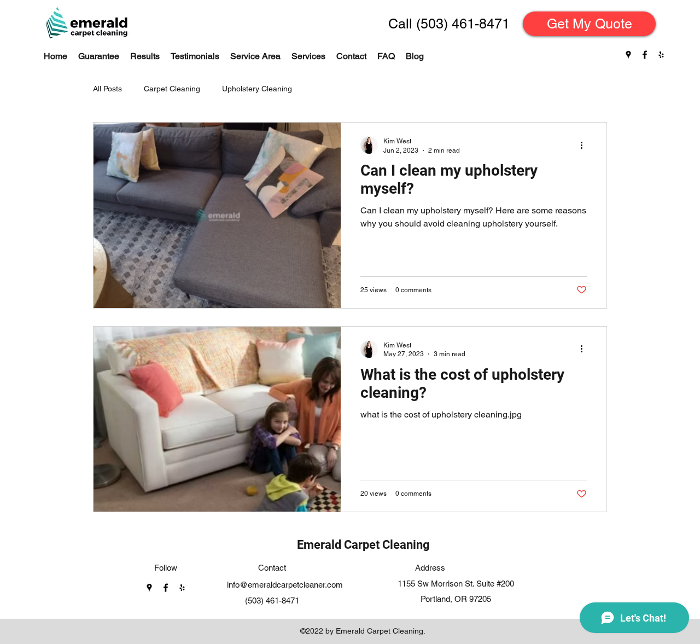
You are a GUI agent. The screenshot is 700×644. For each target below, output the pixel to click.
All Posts (107, 88)
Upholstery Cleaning (257, 88)
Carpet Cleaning (172, 88)
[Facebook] (644, 54)
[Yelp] (661, 54)
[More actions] (585, 145)
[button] (308, 56)
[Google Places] (628, 54)
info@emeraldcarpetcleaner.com (285, 584)
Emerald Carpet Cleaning (363, 545)
